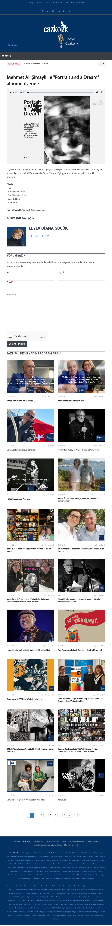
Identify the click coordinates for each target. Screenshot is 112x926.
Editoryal (17, 860)
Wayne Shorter (95, 915)
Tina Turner (26, 915)
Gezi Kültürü (39, 864)
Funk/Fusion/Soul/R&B (14, 864)
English (37, 860)
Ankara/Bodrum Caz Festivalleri (17, 856)
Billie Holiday (45, 889)
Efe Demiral (55, 893)
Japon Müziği (15, 871)
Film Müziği (63, 860)
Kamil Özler (96, 901)
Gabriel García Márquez (54, 897)
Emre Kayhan (82, 893)
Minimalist (32, 875)
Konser (59, 871)
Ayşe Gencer (87, 886)
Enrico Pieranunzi (92, 893)
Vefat (55, 878)
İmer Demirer (98, 897)
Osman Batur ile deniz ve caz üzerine (21, 450)
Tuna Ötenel (66, 915)
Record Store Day (97, 875)
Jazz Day (23, 871)
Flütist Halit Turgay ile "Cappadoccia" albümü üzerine (79, 450)
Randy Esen (21, 912)
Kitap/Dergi (30, 871)
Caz (61, 856)
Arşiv (29, 856)
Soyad (61, 272)
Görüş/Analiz (53, 864)
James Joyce (30, 901)
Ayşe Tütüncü (96, 886)
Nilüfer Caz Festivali (60, 875)
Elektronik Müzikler (27, 860)
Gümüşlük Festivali (71, 864)
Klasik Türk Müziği (50, 871)
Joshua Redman (77, 901)
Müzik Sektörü (41, 875)
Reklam (39, 3)
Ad (8, 272)
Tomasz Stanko (36, 915)
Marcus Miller (94, 904)
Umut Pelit (74, 915)
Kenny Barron (18, 904)
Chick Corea (13, 893)
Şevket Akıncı (81, 912)
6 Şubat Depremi (26, 853)
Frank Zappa (27, 897)
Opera (70, 875)
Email (10, 282)
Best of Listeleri (44, 856)
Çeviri (96, 856)
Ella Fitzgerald (72, 893)
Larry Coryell (58, 904)
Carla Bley (73, 889)
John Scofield (67, 901)
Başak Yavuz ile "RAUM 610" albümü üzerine (24, 699)
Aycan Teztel (78, 886)
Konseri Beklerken (68, 871)
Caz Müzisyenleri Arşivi (79, 856)
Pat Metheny (90, 908)
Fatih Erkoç (18, 897)
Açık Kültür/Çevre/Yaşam (40, 853)
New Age (50, 875)
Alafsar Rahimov (35, 886)
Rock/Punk (21, 878)
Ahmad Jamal (24, 886)
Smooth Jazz (37, 878)
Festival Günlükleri (52, 860)
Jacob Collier (12, 901)
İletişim (47, 3)
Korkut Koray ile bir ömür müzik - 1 (72, 401)
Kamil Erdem (87, 901)
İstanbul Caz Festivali (65, 867)
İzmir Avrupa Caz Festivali (97, 867)
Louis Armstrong (68, 904)
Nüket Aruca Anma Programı (18, 499)
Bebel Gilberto (28, 889)
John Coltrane (57, 901)
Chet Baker (100, 889)
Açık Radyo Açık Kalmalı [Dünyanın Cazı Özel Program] (80, 650)
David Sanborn (31, 893)
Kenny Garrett (28, 904)
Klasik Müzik (57, 3)
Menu (8, 56)
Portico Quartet (12, 912)
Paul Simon (99, 908)
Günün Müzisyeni (94, 864)
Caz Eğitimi (67, 856)
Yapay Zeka (61, 878)
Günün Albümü (82, 864)
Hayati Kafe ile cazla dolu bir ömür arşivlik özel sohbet (28, 650)
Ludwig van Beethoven (82, 904)
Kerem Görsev (38, 904)
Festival (43, 860)
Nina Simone (38, 908)
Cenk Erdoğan (81, 889)
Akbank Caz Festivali (74, 853)
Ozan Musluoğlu (80, 908)
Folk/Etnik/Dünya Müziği (90, 860)
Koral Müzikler (92, 871)
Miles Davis (18, 908)
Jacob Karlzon (21, 901)
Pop (74, 875)
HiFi (72, 3)
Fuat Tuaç (43, 897)
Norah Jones (47, 908)
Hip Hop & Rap (38, 867)
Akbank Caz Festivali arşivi (36, 64)
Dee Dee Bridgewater (44, 893)
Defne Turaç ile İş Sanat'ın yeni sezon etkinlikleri (26, 800)
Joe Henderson (47, 901)
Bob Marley (54, 889)
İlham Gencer (88, 897)
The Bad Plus (18, 915)
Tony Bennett (46, 915)
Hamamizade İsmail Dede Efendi (73, 897)
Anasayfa (31, 3)
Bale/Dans (35, 856)
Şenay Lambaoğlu (70, 912)
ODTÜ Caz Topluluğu (58, 908)
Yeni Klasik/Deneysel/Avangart (75, 878)
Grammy (61, 864)
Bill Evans (37, 889)
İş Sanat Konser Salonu (51, 867)
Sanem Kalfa (30, 912)
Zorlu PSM (90, 878)
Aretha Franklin (57, 886)
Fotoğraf (101, 860)
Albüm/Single (98, 853)
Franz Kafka (35, 897)
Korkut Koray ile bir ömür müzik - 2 (21, 401)
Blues (66, 3)
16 (74, 815)
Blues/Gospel (55, 856)
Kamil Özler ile (63, 800)
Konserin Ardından (81, 871)
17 (80, 815)
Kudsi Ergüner (48, 904)
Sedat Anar (60, 912)
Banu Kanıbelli (18, 889)
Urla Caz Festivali (47, 878)
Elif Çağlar (63, 893)
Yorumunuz (12, 294)
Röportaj (29, 878)
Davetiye (10, 860)
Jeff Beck (38, 901)
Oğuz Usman (70, 908)
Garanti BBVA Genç (28, 864)
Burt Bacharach (64, 889)
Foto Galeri (80, 3)
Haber (15, 867)
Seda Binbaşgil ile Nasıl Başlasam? (45, 912)
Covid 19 (102, 856)
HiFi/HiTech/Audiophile (25, 867)
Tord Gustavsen (56, 915)
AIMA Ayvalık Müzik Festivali (58, 853)
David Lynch (21, 893)
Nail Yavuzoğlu (28, 908)
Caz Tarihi (90, 856)
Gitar (46, 864)
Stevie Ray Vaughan (93, 912)
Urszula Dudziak (84, 915)
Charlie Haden (91, 889)
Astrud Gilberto (68, 886)
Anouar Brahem (46, 886)
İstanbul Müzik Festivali (80, 867)
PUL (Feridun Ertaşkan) (84, 875)
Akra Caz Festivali (87, 853)
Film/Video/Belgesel (74, 860)
